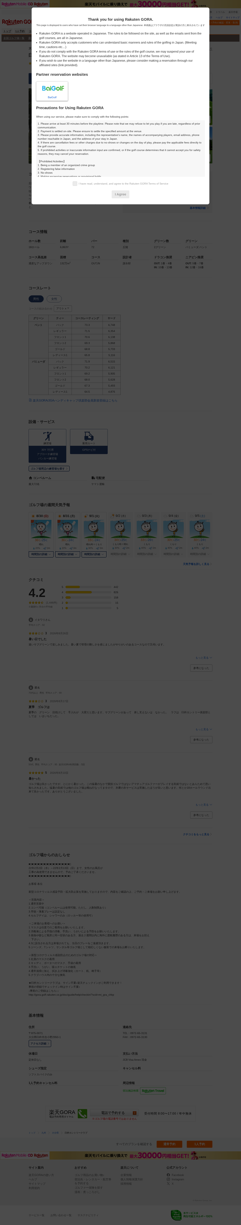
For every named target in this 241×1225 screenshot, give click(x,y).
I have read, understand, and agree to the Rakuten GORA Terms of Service (123, 183)
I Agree (120, 194)
